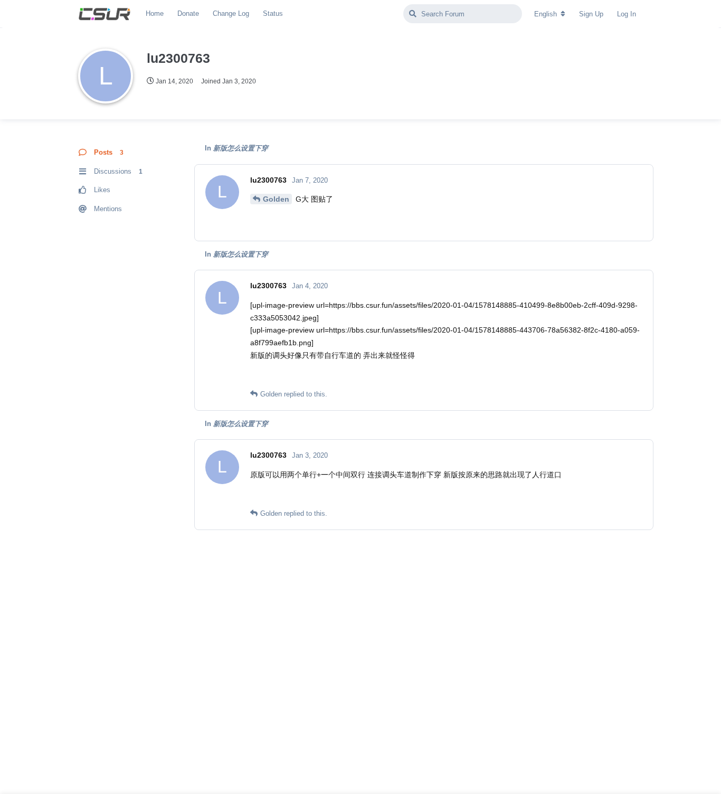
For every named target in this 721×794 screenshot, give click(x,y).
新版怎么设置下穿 (240, 148)
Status (273, 13)
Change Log (231, 13)
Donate (188, 13)
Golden (276, 199)
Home (155, 13)
